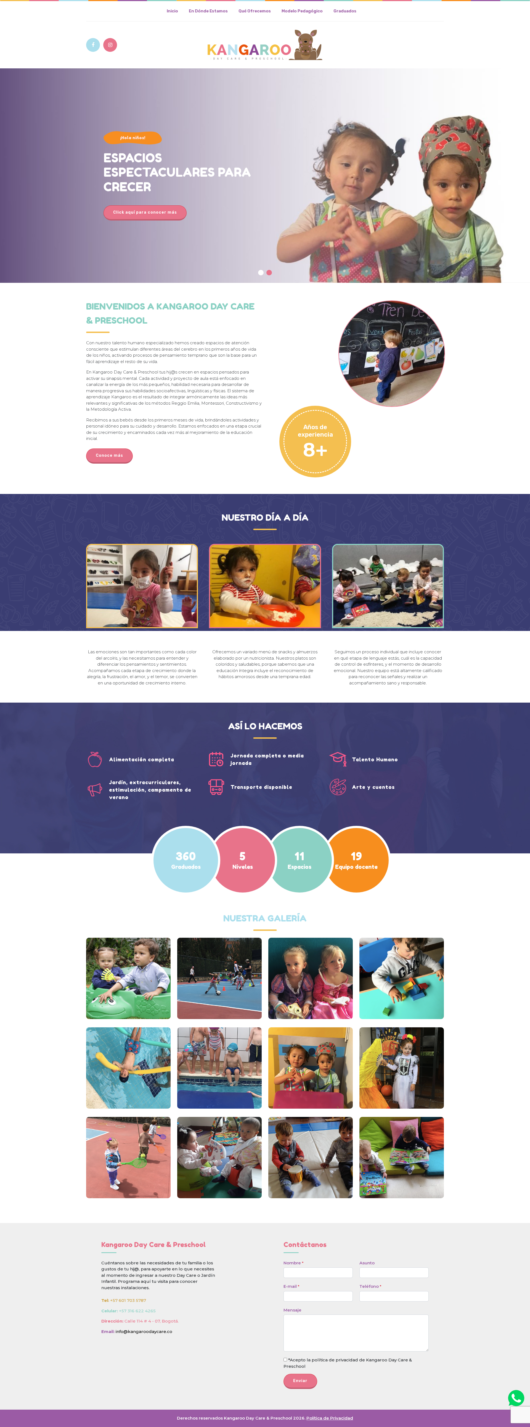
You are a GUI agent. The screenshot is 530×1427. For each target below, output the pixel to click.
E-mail (291, 1286)
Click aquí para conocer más (145, 212)
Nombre (293, 1262)
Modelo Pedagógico (302, 11)
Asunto (367, 1262)
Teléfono (370, 1286)
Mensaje (292, 1310)
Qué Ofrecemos (255, 11)
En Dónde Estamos (208, 11)
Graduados (344, 11)
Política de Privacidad (329, 1418)
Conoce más (109, 455)
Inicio (172, 11)
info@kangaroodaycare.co (144, 1331)
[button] (261, 272)
